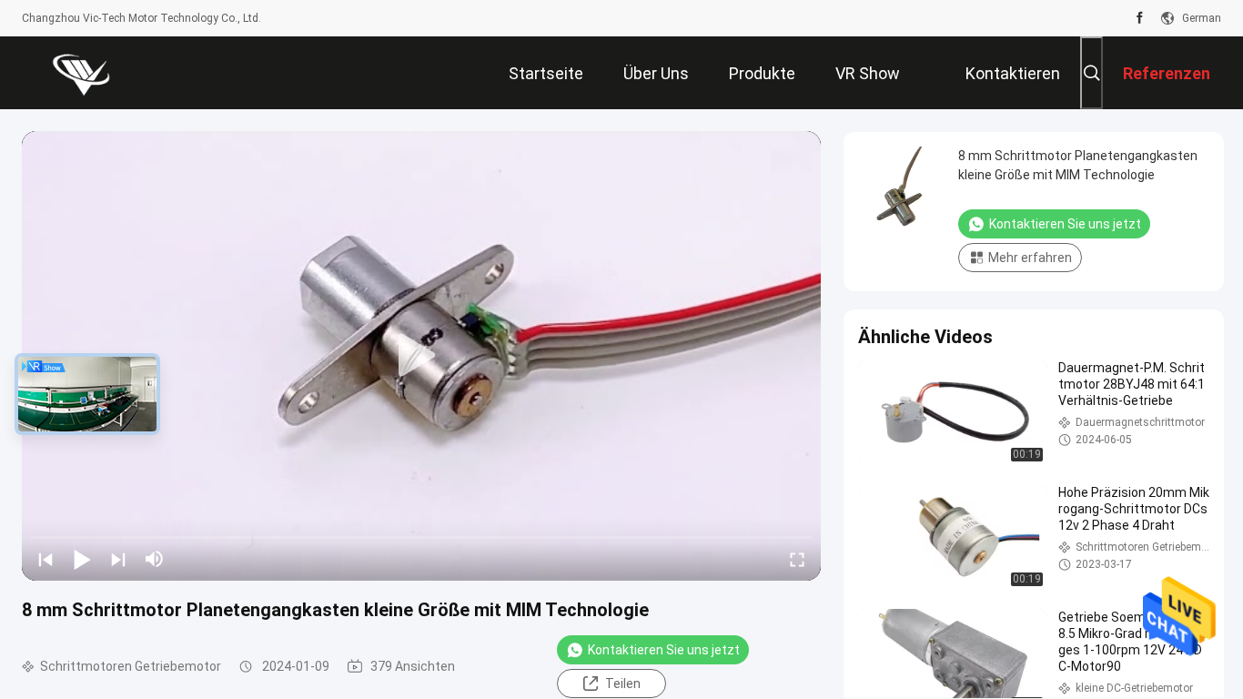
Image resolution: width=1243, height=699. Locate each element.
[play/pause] (82, 558)
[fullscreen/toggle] (797, 558)
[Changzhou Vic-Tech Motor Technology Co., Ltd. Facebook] (1140, 18)
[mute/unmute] (154, 558)
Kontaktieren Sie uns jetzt (664, 650)
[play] (421, 356)
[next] (118, 558)
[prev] (45, 558)
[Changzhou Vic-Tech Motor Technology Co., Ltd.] (81, 73)
